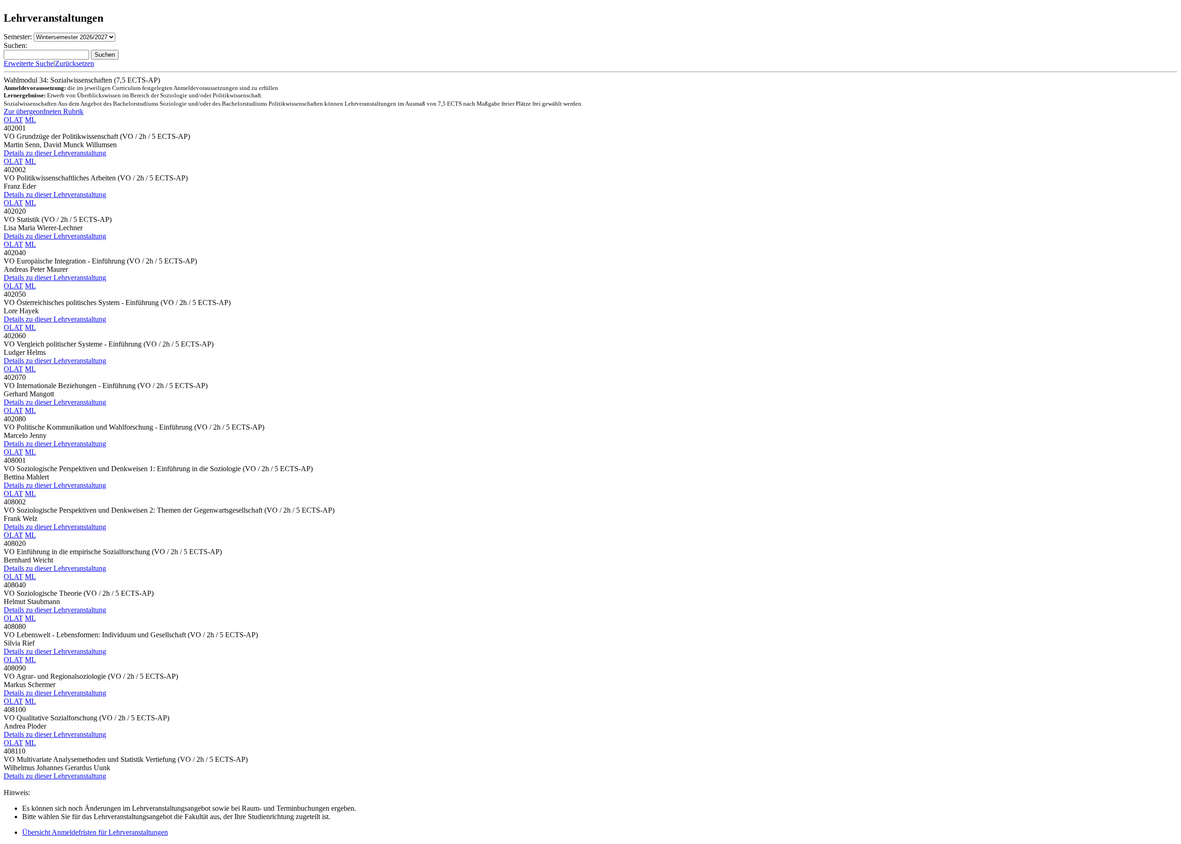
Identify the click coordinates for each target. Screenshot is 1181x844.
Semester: (18, 37)
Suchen (105, 54)
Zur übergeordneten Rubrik (44, 111)
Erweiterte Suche (29, 63)
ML (30, 120)
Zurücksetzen (74, 63)
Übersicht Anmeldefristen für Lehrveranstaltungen (95, 832)
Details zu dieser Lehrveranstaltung (55, 153)
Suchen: (15, 45)
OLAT (13, 120)
